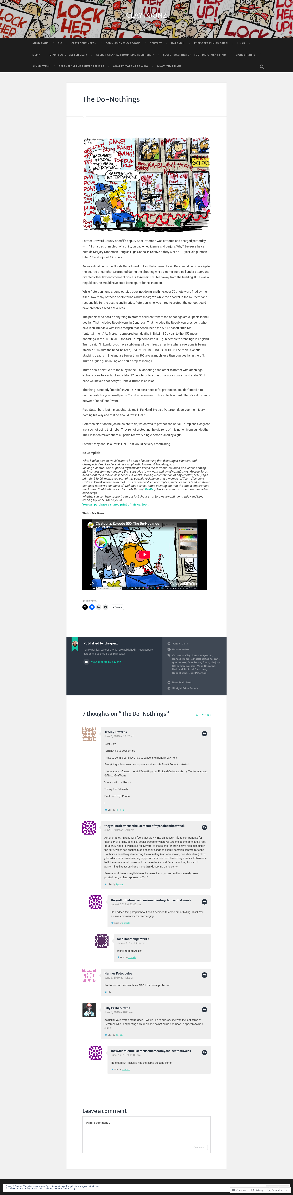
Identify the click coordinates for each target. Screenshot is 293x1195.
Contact (156, 43)
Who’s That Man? (169, 66)
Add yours (203, 715)
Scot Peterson (198, 673)
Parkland (177, 669)
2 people (126, 923)
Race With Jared (182, 682)
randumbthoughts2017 (133, 939)
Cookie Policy (69, 1188)
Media (36, 55)
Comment (198, 1147)
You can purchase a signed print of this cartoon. (115, 504)
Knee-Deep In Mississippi (211, 43)
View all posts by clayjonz (105, 661)
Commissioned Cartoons (123, 43)
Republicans (179, 673)
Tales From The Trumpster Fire (81, 66)
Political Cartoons (195, 669)
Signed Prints (246, 55)
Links (241, 43)
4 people (119, 884)
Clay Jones (192, 655)
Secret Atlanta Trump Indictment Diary (125, 55)
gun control (179, 662)
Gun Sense (194, 662)
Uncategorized (181, 649)
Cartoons (178, 655)
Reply (204, 733)
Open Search (261, 66)
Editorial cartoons (202, 658)
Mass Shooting (206, 666)
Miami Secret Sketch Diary (68, 55)
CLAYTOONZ (146, 15)
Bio (60, 43)
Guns (206, 662)
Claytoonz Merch (83, 43)
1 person (120, 810)
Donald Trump (180, 658)
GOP (216, 658)
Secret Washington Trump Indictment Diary (195, 55)
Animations (40, 43)
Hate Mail (178, 43)
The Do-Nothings (111, 99)
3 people (119, 1035)
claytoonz (206, 655)
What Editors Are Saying (130, 66)
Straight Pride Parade (185, 688)
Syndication (41, 66)
